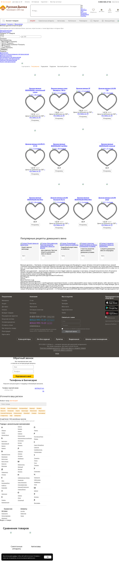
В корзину (35, 120)
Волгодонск (5, 461)
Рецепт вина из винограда (27, 248)
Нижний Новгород (6, 413)
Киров (17, 411)
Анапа (3, 433)
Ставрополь (4, 415)
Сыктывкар (41, 413)
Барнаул (32, 408)
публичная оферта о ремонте (62, 350)
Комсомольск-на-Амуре (25, 438)
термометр (85, 14)
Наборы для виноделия (8, 60)
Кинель (20, 429)
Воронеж (4, 466)
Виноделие (19, 24)
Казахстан (8, 509)
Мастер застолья (55, 2)
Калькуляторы (110, 21)
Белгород (4, 441)
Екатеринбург (23, 408)
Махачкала (33, 411)
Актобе (23, 511)
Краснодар (25, 411)
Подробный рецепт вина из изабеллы (69, 248)
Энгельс (36, 497)
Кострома (21, 440)
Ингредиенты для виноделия (10, 57)
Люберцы (21, 458)
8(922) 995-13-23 (38, 319)
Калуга (20, 426)
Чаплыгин (37, 477)
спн (82, 11)
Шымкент (4, 518)
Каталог (10, 24)
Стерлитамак (38, 452)
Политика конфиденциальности (50, 348)
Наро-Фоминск (22, 482)
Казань (4, 500)
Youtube (64, 300)
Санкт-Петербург (12, 408)
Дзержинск (5, 472)
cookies (15, 556)
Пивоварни (83, 21)
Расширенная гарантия (10, 316)
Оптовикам (35, 2)
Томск (36, 460)
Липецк (20, 454)
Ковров (20, 433)
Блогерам (33, 313)
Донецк (4, 474)
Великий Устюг (6, 454)
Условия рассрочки (8, 322)
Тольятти (36, 458)
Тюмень (36, 465)
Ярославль (37, 503)
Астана (4, 511)
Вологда (4, 464)
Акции (32, 21)
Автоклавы (61, 21)
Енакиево (4, 488)
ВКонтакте (65, 307)
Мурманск (42, 411)
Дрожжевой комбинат (10, 45)
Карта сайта (6, 334)
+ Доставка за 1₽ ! (37, 116)
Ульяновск (37, 471)
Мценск (20, 471)
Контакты (33, 303)
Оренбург (27, 413)
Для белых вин (5, 32)
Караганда (5, 513)
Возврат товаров (7, 313)
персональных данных (83, 328)
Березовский (5, 443)
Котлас (20, 443)
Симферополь (38, 450)
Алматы (24, 509)
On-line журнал (43, 339)
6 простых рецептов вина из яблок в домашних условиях (87, 250)
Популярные (35, 66)
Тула (35, 463)
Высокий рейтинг (63, 66)
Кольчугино (21, 436)
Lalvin (4, 47)
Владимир (4, 457)
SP (2, 46)
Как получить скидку (9, 328)
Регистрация (6, 331)
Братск (3, 446)
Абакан (4, 430)
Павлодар (23, 513)
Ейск (3, 481)
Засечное (4, 494)
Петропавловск (6, 516)
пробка (83, 16)
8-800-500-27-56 (104, 2)
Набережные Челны (24, 478)
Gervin (4, 43)
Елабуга (4, 485)
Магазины (5, 300)
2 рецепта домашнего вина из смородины (107, 249)
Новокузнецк (18, 413)
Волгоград (5, 459)
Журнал (96, 21)
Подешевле (44, 66)
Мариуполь (21, 464)
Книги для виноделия (8, 62)
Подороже (53, 66)
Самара (34, 413)
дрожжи (84, 10)
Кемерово (11, 411)
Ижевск (39, 408)
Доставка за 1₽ (17, 2)
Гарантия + (44, 2)
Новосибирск (22, 489)
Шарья (36, 491)
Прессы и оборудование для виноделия (14, 54)
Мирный (20, 467)
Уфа (11, 415)
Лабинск (20, 451)
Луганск (20, 456)
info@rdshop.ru (35, 326)
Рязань (36, 439)
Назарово (21, 480)
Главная (3, 24)
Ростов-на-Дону (38, 436)
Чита (35, 484)
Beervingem (6, 42)
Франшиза (33, 307)
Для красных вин (6, 31)
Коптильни (72, 21)
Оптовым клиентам (36, 310)
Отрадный (21, 500)
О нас (32, 300)
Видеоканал (74, 339)
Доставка (5, 307)
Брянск (4, 448)
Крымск (20, 445)
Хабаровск (17, 415)
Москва (3, 408)
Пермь (36, 430)
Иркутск (3, 411)
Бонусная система (8, 319)
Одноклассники (67, 310)
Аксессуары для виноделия (10, 59)
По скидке (73, 66)
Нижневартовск (22, 485)
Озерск (20, 495)
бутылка (84, 13)
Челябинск (37, 482)
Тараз (22, 516)
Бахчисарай (6, 2)
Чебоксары (37, 480)
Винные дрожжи (6, 56)
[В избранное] (35, 112)
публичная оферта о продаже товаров (73, 348)
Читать (23, 257)
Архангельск (5, 435)
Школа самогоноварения (96, 339)
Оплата (27, 2)
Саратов (36, 447)
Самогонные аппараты (46, 21)
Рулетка (59, 339)
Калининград (5, 502)
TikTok (64, 313)
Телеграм (65, 303)
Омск (19, 498)
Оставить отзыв (7, 325)
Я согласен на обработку (76, 328)
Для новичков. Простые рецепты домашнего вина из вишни (49, 252)
